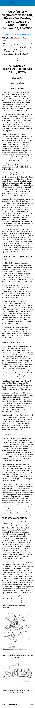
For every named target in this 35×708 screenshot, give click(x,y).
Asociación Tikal (12, 704)
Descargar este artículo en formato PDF (17, 34)
